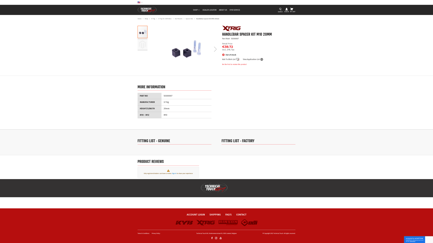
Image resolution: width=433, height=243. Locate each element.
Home (140, 19)
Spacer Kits (189, 19)
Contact (241, 214)
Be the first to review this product (234, 64)
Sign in (174, 173)
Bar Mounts (179, 19)
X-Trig (153, 19)
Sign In (286, 11)
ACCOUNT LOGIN (196, 214)
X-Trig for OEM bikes (165, 19)
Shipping (215, 214)
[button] (140, 2)
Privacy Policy (156, 233)
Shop (146, 19)
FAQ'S (228, 214)
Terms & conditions (143, 233)
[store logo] (147, 10)
